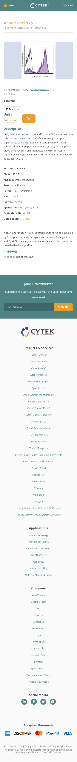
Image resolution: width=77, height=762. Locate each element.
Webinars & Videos (38, 681)
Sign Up (63, 307)
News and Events (38, 655)
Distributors (38, 628)
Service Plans (38, 481)
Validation (38, 494)
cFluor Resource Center (38, 428)
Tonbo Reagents (38, 448)
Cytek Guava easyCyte (38, 414)
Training (38, 488)
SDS (28, 218)
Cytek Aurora (38, 368)
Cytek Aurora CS (38, 374)
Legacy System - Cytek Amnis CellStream (38, 508)
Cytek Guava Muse (38, 408)
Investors (38, 661)
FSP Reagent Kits (38, 435)
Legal (38, 635)
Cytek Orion (38, 388)
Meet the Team (38, 601)
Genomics (38, 561)
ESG (39, 608)
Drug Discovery (38, 555)
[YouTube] (53, 702)
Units (8, 114)
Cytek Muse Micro (38, 401)
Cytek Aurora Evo (38, 361)
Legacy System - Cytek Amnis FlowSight (39, 514)
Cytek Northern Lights (38, 381)
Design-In (39, 501)
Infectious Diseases (38, 541)
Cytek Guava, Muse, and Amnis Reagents (38, 455)
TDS (22, 218)
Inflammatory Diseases (38, 548)
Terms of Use (38, 641)
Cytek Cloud (38, 468)
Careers (38, 615)
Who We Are (38, 595)
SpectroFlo (38, 474)
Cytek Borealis (38, 355)
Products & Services (17, 23)
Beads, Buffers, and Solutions (38, 461)
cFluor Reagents (38, 441)
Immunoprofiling (38, 568)
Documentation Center (39, 675)
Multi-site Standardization (38, 575)
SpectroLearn (38, 668)
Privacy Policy (38, 648)
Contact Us (38, 621)
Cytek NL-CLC (38, 421)
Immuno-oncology (38, 535)
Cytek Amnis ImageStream (38, 394)
